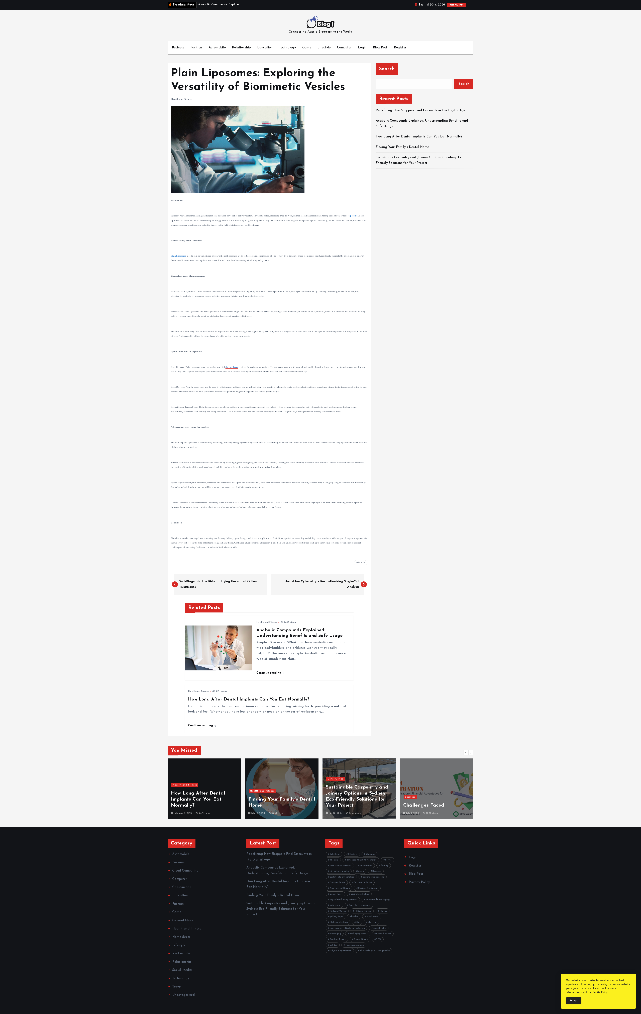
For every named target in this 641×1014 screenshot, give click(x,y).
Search (387, 68)
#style (388, 860)
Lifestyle (324, 47)
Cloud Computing (185, 870)
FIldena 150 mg (363, 911)
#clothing (335, 854)
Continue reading (269, 672)
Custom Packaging (368, 888)
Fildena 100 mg (338, 911)
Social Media (182, 970)
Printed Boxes (383, 933)
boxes (360, 871)
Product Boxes (338, 939)
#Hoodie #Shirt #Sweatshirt (362, 860)
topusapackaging (355, 945)
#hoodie (334, 860)
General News (182, 920)
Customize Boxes (363, 882)
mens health (379, 928)
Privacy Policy (419, 882)
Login (362, 47)
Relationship (241, 47)
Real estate (181, 953)
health (361, 563)
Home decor (181, 937)
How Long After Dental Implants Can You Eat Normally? (419, 136)
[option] (204, 788)
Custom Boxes (337, 882)
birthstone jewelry (339, 871)
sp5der (333, 945)
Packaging (335, 933)
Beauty (384, 865)
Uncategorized (183, 995)
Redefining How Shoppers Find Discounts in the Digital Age (421, 110)
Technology (287, 47)
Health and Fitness (181, 99)
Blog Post (380, 47)
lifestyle (372, 922)
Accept (573, 1000)
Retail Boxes (361, 939)
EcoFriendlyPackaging (378, 899)
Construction (258, 779)
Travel (176, 986)
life (358, 922)
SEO (378, 939)
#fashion (370, 854)
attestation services (341, 865)
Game (306, 47)
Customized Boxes (340, 888)
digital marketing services (343, 899)
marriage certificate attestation (347, 928)
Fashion (196, 47)
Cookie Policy (600, 992)
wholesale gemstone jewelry (375, 951)
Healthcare (372, 916)
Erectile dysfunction (359, 905)
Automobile (217, 47)
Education (265, 47)
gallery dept (336, 916)
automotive (366, 865)
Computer (344, 47)
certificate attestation (342, 877)
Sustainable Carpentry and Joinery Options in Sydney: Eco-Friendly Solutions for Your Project (280, 909)
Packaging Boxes (358, 933)
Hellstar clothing (339, 922)
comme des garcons (373, 877)
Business (178, 47)
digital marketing (360, 894)
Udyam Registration (340, 951)
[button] (466, 752)
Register (400, 47)
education (335, 905)
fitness (383, 911)
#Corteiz (353, 854)
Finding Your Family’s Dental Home (403, 147)
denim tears (336, 894)
